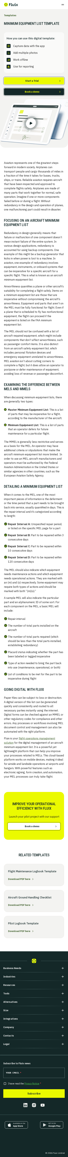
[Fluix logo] (11, 5)
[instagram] (34, 1105)
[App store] (16, 1125)
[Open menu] (63, 5)
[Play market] (51, 1125)
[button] (34, 968)
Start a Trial (32, 80)
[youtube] (43, 1105)
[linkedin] (25, 1105)
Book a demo (32, 91)
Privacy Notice (31, 1083)
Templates (10, 15)
